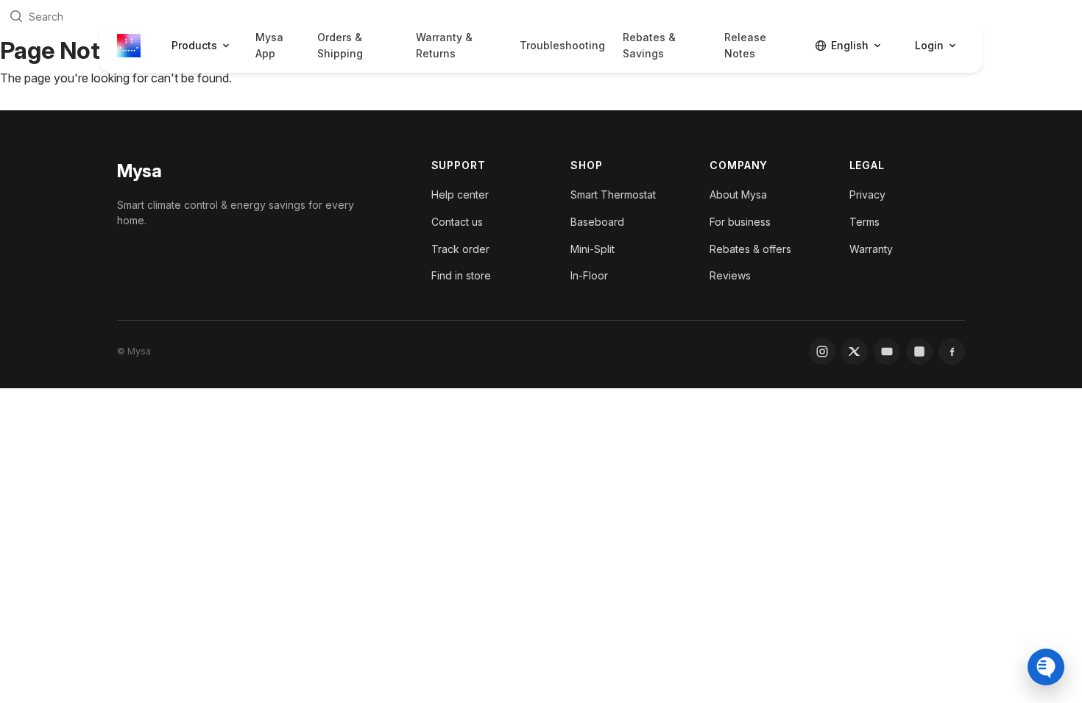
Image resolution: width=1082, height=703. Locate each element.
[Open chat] (1046, 667)
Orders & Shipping (340, 45)
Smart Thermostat (613, 194)
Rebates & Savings (649, 45)
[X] (854, 351)
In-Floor (589, 275)
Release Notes (745, 45)
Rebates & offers (750, 249)
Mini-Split (592, 249)
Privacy (867, 194)
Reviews (730, 275)
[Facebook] (951, 351)
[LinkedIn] (919, 351)
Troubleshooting (562, 45)
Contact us (457, 221)
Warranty (871, 249)
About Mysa (738, 194)
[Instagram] (822, 351)
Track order (460, 249)
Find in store (461, 275)
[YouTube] (887, 351)
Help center (460, 194)
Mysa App (269, 45)
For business (740, 221)
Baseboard (597, 221)
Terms (864, 221)
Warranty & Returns (444, 45)
